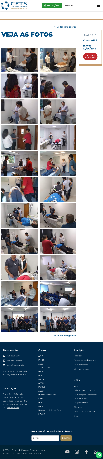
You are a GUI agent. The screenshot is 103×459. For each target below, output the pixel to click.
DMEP (41, 398)
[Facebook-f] (86, 451)
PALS (40, 371)
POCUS (41, 387)
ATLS (40, 356)
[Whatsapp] (95, 451)
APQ (40, 406)
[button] (98, 5)
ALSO (41, 391)
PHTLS (41, 360)
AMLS (41, 379)
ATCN (41, 383)
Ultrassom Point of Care (49, 410)
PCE (40, 402)
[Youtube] (67, 451)
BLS (40, 375)
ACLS (40, 364)
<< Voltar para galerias (65, 27)
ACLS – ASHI (44, 367)
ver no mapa (13, 407)
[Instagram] (76, 451)
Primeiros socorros (47, 395)
